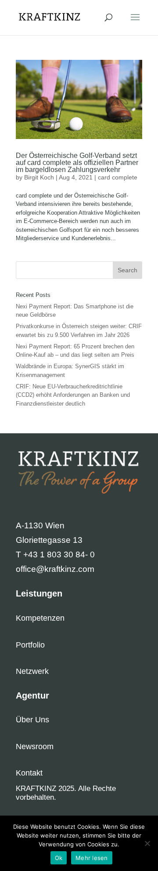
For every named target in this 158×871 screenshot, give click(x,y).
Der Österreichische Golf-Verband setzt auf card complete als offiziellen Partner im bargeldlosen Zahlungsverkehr (77, 162)
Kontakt (29, 773)
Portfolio (30, 644)
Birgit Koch (39, 177)
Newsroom (35, 746)
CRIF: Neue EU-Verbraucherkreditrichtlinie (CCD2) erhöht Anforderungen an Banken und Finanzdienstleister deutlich (73, 395)
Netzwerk (32, 671)
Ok (59, 857)
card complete (117, 177)
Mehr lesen (91, 857)
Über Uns (32, 719)
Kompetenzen (40, 618)
